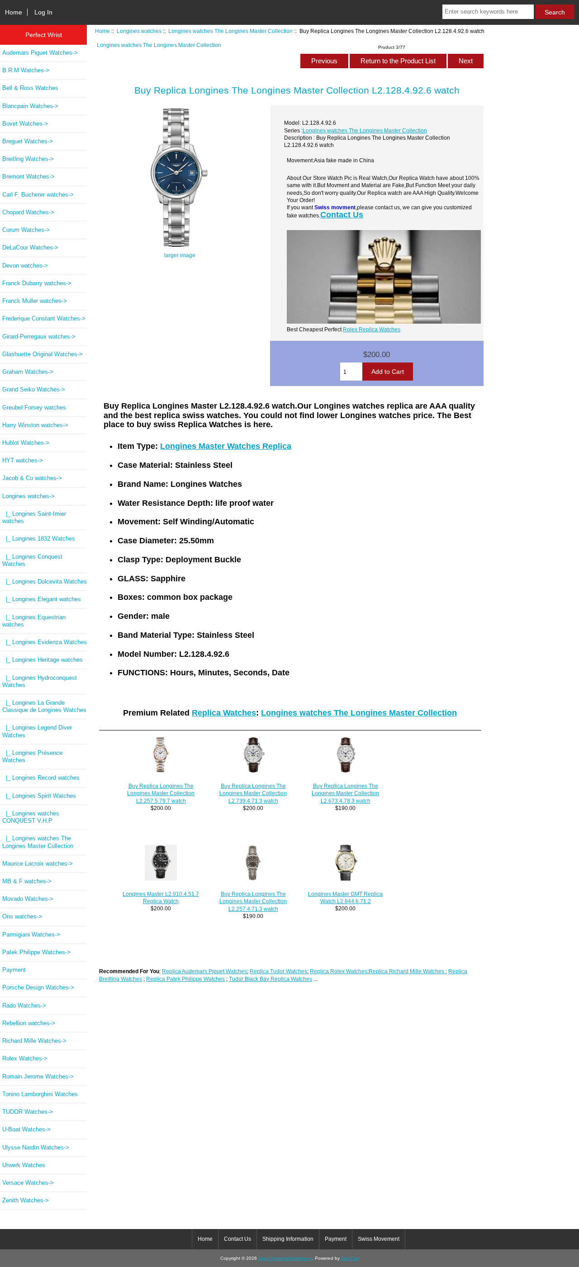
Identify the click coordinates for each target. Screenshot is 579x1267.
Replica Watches (224, 712)
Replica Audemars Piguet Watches (204, 971)
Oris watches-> (22, 916)
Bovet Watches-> (25, 123)
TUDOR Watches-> (27, 1111)
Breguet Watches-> (27, 141)
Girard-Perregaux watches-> (39, 336)
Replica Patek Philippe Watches (185, 979)
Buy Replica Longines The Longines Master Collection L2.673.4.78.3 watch (345, 793)
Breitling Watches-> (28, 158)
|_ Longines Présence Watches (32, 756)
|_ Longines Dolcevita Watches (44, 581)
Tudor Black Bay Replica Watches (270, 979)
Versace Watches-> (28, 1182)
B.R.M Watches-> (25, 70)
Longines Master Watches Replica (225, 446)
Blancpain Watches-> (30, 106)
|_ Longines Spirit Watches (39, 795)
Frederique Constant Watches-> (43, 318)
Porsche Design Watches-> (38, 987)
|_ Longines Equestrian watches (34, 621)
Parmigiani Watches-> (31, 934)
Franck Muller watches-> (34, 300)
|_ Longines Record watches (41, 777)
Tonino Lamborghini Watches (40, 1094)
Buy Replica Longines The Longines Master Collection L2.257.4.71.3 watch (253, 901)
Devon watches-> (25, 265)
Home (13, 12)
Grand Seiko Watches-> (33, 389)
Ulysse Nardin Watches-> (35, 1147)
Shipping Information (287, 1239)
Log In (43, 12)
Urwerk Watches (23, 1165)
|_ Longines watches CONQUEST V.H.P (30, 817)
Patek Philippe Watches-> (36, 952)
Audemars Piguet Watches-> (40, 52)
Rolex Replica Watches (371, 329)
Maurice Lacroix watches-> (37, 863)
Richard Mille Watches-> (34, 1040)
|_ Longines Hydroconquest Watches (39, 681)
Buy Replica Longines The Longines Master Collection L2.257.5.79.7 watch (161, 793)
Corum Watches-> (26, 229)
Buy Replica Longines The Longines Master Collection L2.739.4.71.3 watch (253, 793)
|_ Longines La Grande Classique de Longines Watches (44, 706)
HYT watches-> (22, 460)
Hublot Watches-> (25, 442)
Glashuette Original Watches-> (42, 354)
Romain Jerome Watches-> (38, 1076)
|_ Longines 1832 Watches (38, 538)
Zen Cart (350, 1258)
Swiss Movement (378, 1239)
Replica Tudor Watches (278, 971)
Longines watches (139, 31)
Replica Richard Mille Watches (407, 971)
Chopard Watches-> (28, 212)
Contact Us (341, 214)
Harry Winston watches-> (35, 425)
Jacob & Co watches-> (32, 478)
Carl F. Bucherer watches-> (38, 194)
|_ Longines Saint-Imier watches (34, 517)
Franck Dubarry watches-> (36, 283)
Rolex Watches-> (24, 1058)
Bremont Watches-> (28, 176)
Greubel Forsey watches (34, 407)
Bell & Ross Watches (30, 88)
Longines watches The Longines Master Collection (230, 31)
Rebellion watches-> (28, 1023)
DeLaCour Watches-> (30, 247)
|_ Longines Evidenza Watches (44, 642)
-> (28, 496)
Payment (14, 969)
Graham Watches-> (27, 371)
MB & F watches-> (27, 881)
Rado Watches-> (24, 1005)
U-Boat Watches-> (26, 1129)
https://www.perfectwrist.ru (285, 1258)
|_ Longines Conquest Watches (32, 560)
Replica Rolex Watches (338, 971)
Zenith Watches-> (25, 1200)
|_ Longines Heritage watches (42, 659)
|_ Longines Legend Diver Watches (37, 731)
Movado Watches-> (27, 898)
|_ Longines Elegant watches (41, 599)
